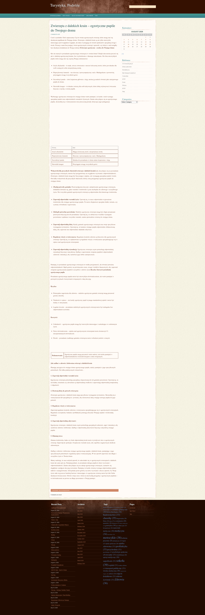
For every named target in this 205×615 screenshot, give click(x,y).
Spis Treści (66, 15)
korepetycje (108, 528)
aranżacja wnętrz (121, 507)
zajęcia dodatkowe (112, 575)
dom (111, 521)
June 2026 (80, 514)
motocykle (112, 537)
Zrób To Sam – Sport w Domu (59, 570)
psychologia (107, 552)
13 (137, 42)
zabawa (112, 574)
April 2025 (80, 557)
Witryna (124, 85)
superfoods (109, 560)
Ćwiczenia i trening (56, 555)
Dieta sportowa (55, 550)
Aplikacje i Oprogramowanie (58, 508)
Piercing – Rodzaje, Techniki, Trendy (60, 590)
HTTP (123, 79)
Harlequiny (54, 560)
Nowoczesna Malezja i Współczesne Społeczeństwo (60, 514)
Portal (123, 82)
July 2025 (79, 548)
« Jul (122, 54)
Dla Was (53, 575)
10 (124, 42)
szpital (113, 565)
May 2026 (80, 517)
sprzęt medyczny (111, 557)
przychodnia (114, 549)
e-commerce (120, 521)
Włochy (53, 545)
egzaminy (107, 523)
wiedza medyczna (111, 571)
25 (128, 46)
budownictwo (111, 514)
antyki (106, 507)
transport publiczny (115, 568)
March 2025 (80, 560)
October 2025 (80, 539)
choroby (109, 518)
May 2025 (80, 554)
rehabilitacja (122, 555)
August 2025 (80, 545)
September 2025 (81, 542)
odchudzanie (117, 541)
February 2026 (81, 526)
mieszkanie (111, 534)
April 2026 (80, 520)
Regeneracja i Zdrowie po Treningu (60, 600)
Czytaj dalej (125, 76)
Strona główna (55, 15)
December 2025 (81, 532)
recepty (111, 554)
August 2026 (80, 508)
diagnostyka (122, 518)
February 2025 (81, 563)
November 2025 (81, 536)
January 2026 (80, 529)
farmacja (115, 523)
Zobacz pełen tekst (127, 66)
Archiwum (89, 15)
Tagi (96, 15)
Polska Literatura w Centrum (58, 585)
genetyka (110, 525)
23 (150, 44)
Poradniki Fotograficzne (57, 565)
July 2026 (79, 511)
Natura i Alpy (54, 520)
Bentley (53, 535)
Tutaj (123, 91)
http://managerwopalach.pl (128, 73)
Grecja (53, 540)
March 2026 (80, 523)
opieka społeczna (111, 543)
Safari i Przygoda (55, 605)
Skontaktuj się (125, 70)
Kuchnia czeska (55, 530)
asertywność (107, 510)
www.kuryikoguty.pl (127, 63)
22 (145, 44)
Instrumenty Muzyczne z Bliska (59, 580)
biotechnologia (114, 512)
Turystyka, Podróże (65, 5)
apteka (112, 507)
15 (145, 42)
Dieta (106, 521)
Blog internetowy (78, 15)
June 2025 (80, 551)
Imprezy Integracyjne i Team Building (60, 595)
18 (128, 44)
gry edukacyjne (121, 525)
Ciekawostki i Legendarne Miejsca (60, 525)
